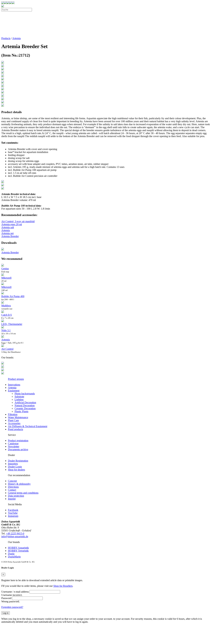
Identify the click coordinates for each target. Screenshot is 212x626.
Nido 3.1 (6, 330)
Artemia (16, 38)
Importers (13, 463)
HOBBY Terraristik (18, 550)
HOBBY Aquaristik (18, 547)
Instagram (13, 516)
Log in (5, 613)
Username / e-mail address (15, 591)
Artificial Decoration (25, 402)
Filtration (12, 414)
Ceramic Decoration (25, 408)
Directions (13, 486)
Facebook (13, 510)
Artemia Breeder (10, 236)
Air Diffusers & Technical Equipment (27, 426)
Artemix (5, 230)
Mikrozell (6, 277)
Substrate (19, 396)
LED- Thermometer (11, 324)
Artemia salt (7, 227)
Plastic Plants (21, 411)
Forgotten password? (12, 607)
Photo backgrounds (25, 393)
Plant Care (13, 420)
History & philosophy (19, 483)
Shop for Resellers (63, 585)
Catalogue (13, 443)
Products (5, 38)
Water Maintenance (18, 417)
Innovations (14, 384)
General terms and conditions (23, 492)
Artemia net (7, 233)
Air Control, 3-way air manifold (18, 221)
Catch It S (6, 314)
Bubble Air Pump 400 (12, 296)
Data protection (16, 495)
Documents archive (18, 449)
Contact (12, 489)
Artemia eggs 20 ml (11, 224)
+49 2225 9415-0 (15, 533)
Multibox (6, 305)
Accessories (14, 423)
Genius (5, 268)
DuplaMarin (14, 556)
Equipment (13, 390)
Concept (12, 480)
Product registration (18, 440)
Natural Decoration (25, 405)
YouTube (13, 513)
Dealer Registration (18, 460)
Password (6, 598)
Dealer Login (15, 466)
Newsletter (13, 446)
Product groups (16, 379)
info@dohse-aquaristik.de (14, 536)
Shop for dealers (16, 469)
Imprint (12, 498)
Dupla (11, 553)
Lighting (19, 399)
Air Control (7, 348)
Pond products (15, 429)
